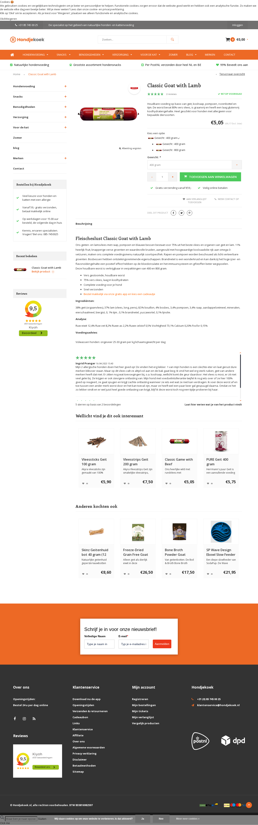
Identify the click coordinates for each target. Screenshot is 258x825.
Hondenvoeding (34, 54)
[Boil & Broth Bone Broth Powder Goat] (179, 532)
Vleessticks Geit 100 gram (94, 461)
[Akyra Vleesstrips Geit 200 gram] (138, 441)
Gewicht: (154, 157)
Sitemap (78, 771)
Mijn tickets (140, 711)
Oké (2, 19)
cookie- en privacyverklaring (106, 9)
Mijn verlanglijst (143, 717)
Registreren (140, 699)
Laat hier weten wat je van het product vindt (213, 404)
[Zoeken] (172, 39)
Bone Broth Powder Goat (175, 552)
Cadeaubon (80, 717)
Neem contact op (228, 199)
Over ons (79, 741)
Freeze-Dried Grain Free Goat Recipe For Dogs (135, 552)
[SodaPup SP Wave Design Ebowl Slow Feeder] (221, 532)
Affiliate (78, 735)
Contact (229, 54)
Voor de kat (148, 54)
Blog (189, 54)
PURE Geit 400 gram (217, 461)
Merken (210, 54)
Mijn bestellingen (144, 705)
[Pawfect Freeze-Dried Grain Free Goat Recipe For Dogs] (138, 532)
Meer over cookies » (188, 818)
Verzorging (120, 54)
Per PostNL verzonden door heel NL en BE (173, 65)
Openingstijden (83, 705)
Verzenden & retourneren (90, 711)
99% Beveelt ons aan (234, 65)
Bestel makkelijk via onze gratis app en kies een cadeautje (119, 294)
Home (12, 55)
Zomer (173, 54)
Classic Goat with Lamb (42, 74)
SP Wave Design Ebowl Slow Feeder (220, 552)
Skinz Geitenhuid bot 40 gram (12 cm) (95, 552)
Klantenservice (83, 729)
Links (76, 723)
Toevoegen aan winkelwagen (213, 177)
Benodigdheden (89, 54)
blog (16, 148)
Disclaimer (80, 759)
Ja (142, 818)
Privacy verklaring (85, 753)
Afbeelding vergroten (131, 148)
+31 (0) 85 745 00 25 (209, 699)
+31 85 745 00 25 (28, 25)
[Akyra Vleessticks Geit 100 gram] (96, 441)
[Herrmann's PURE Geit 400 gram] (221, 441)
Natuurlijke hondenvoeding (31, 65)
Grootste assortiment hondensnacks (97, 65)
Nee (161, 818)
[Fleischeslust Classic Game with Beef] (179, 441)
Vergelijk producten (145, 723)
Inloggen (237, 25)
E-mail (123, 636)
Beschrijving (84, 223)
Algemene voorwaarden (89, 747)
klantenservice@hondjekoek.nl (218, 705)
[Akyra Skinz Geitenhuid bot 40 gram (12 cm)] (96, 532)
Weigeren (64, 13)
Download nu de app (87, 699)
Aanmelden (162, 643)
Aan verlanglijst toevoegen (196, 200)
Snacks (62, 54)
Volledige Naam (94, 636)
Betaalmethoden (84, 765)
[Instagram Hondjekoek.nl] (24, 718)
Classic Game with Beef (179, 461)
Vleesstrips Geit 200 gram (135, 461)
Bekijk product (41, 271)
